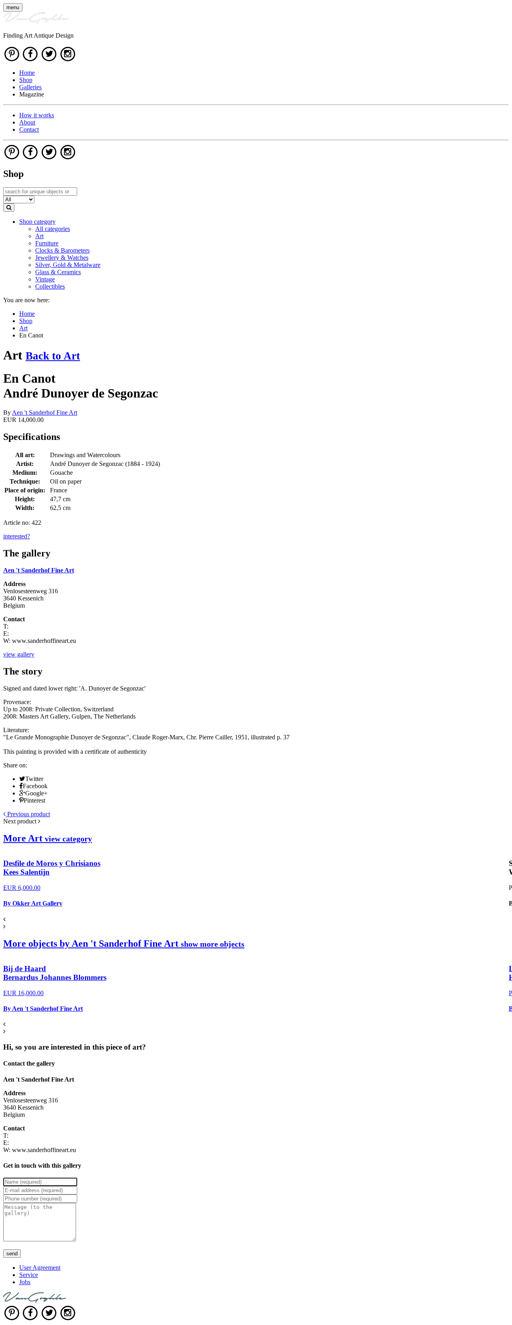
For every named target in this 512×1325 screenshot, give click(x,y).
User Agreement (39, 1267)
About (27, 122)
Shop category (37, 221)
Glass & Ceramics (58, 272)
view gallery (18, 654)
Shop (25, 79)
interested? (16, 536)
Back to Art (53, 356)
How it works (36, 115)
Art (39, 236)
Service (28, 1274)
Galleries (30, 87)
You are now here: (26, 300)
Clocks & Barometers (62, 250)
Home (27, 72)
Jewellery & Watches (61, 257)
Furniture (46, 243)
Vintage (45, 279)
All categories (52, 228)
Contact (29, 129)
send (12, 1254)
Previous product (28, 814)
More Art (47, 838)
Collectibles (50, 286)
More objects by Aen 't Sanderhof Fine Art (123, 943)
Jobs (24, 1282)
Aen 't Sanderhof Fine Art (44, 412)
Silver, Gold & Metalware (67, 264)
